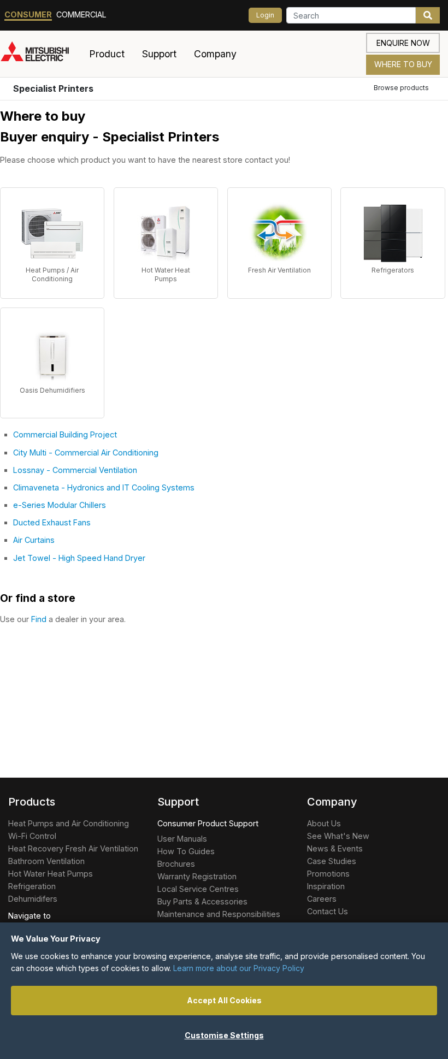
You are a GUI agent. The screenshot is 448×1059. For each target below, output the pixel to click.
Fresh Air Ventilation (279, 270)
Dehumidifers (32, 898)
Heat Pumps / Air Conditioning (52, 274)
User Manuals (182, 838)
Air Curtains (34, 540)
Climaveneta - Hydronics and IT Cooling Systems (103, 487)
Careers (322, 898)
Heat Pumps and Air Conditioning (68, 823)
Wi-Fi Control (32, 836)
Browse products (401, 88)
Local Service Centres (198, 889)
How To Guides (186, 851)
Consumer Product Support (207, 823)
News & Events (335, 848)
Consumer (28, 14)
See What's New (338, 836)
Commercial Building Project (65, 434)
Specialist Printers (53, 88)
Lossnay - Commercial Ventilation (75, 470)
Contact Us (327, 911)
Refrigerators (393, 270)
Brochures (176, 863)
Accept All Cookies (224, 1000)
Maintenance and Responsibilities (218, 914)
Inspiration (326, 886)
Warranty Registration (197, 876)
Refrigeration (32, 886)
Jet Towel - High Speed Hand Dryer (79, 558)
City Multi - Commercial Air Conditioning (85, 452)
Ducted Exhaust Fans (52, 522)
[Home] (40, 54)
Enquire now (403, 43)
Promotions (328, 873)
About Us (324, 823)
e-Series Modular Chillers (59, 505)
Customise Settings (224, 1035)
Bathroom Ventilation (46, 861)
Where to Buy (403, 64)
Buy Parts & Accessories (202, 901)
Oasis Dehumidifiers (52, 390)
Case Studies (331, 861)
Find (38, 619)
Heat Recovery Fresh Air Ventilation (73, 848)
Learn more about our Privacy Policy (238, 968)
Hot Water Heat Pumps (166, 274)
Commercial (81, 14)
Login (265, 15)
